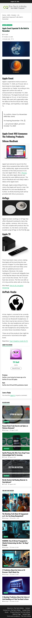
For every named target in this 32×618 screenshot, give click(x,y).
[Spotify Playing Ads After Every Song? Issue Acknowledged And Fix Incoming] (16, 442)
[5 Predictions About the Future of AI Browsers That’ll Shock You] (16, 559)
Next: (15, 384)
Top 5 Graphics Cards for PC (19, 341)
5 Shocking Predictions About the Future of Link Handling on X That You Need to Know (15, 598)
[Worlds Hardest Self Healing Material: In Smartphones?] (16, 469)
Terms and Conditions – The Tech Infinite (19, 616)
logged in (12, 395)
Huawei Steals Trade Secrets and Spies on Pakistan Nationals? (15, 427)
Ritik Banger (6, 430)
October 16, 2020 (10, 126)
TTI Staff (6, 34)
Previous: (14, 377)
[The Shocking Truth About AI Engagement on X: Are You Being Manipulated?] (16, 503)
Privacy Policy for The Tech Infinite (20, 612)
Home (6, 612)
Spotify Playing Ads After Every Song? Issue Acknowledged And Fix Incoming (16, 454)
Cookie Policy (26, 610)
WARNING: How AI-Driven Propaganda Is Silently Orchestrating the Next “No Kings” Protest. (15, 543)
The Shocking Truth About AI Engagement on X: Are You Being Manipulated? (15, 515)
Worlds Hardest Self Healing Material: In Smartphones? (14, 481)
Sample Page (26, 614)
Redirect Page (17, 614)
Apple (4, 25)
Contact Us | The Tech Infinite (12, 610)
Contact (27, 608)
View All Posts (16, 368)
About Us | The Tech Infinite (15, 608)
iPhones (24, 173)
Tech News (9, 25)
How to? (6, 509)
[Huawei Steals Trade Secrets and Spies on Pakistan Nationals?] (16, 415)
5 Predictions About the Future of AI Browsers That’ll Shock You (13, 571)
